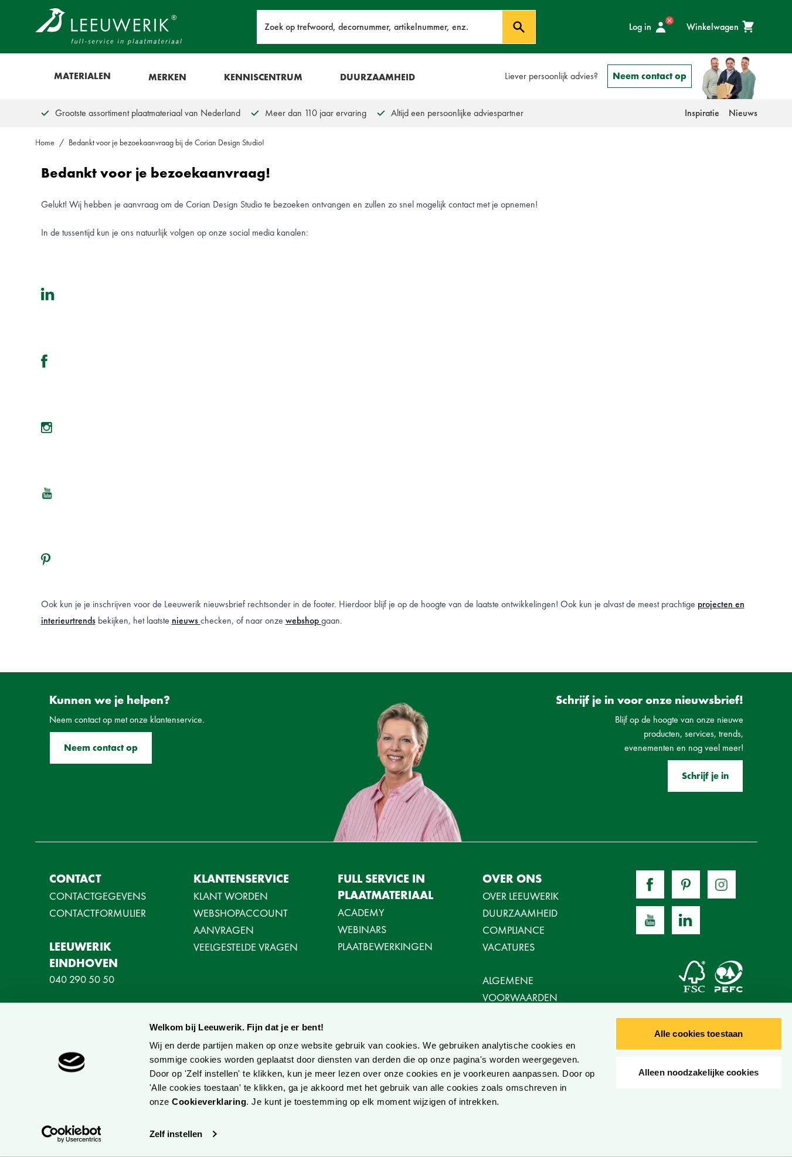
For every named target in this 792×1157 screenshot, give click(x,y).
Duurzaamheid (377, 77)
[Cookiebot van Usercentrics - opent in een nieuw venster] (71, 1134)
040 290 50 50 (81, 979)
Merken (167, 77)
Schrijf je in (705, 776)
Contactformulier (97, 913)
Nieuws (743, 113)
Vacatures (508, 947)
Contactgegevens (97, 896)
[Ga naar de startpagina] (108, 26)
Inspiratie (702, 113)
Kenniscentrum (263, 77)
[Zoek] (518, 27)
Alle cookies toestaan (698, 1034)
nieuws (186, 620)
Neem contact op (649, 76)
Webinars (362, 929)
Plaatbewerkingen (385, 946)
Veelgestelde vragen (245, 947)
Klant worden (230, 896)
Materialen (82, 76)
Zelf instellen (175, 1134)
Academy (361, 912)
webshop (303, 620)
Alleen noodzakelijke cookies (698, 1072)
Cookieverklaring (209, 1102)
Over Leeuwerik (520, 896)
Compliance (513, 930)
